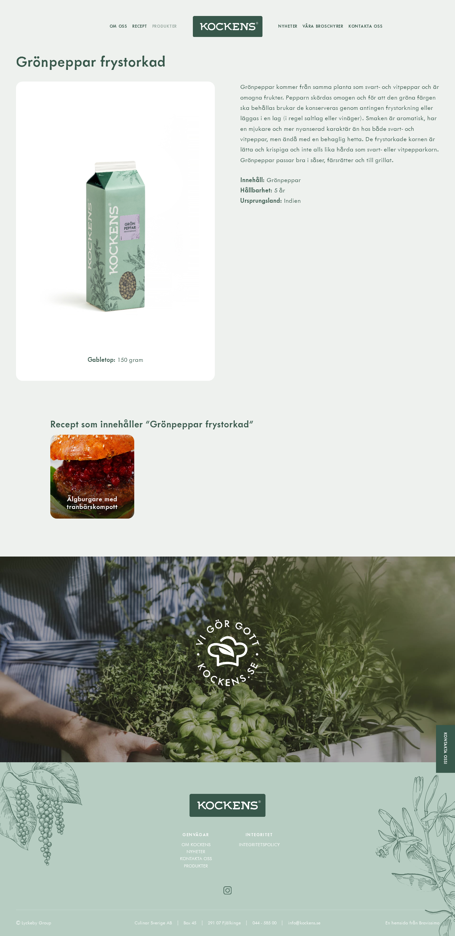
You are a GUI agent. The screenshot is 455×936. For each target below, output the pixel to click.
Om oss (118, 26)
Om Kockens (196, 844)
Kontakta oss (365, 26)
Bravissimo (429, 923)
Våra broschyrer (322, 26)
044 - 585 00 (265, 923)
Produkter (164, 26)
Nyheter (287, 26)
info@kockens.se (304, 923)
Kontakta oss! (445, 748)
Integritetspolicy (259, 844)
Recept (139, 26)
